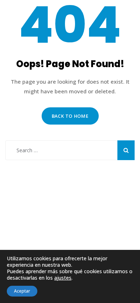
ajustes (62, 278)
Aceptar (22, 291)
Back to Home (70, 116)
